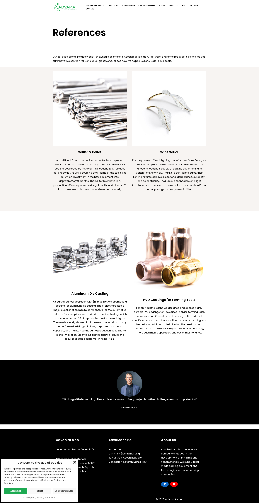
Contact (91, 8)
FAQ (184, 5)
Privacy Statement (46, 497)
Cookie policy (29, 497)
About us (173, 5)
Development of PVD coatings (138, 5)
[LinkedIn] (165, 484)
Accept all (15, 490)
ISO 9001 (194, 5)
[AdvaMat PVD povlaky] (67, 7)
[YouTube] (174, 484)
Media (162, 5)
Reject (40, 490)
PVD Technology (95, 5)
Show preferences (64, 490)
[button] (74, 462)
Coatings (113, 5)
